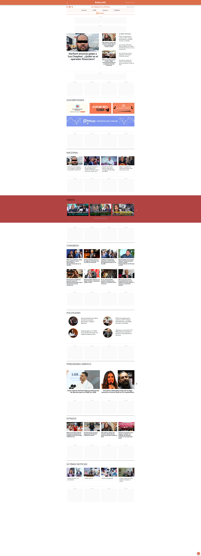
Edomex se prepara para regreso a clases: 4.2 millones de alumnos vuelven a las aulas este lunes (125, 435)
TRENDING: (101, 13)
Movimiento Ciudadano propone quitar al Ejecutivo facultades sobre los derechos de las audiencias (74, 282)
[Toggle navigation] (67, 2)
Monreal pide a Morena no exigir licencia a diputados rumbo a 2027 (92, 281)
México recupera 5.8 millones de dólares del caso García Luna (125, 168)
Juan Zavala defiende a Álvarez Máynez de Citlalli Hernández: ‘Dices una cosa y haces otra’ (126, 47)
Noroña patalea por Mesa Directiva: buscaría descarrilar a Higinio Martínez (89, 320)
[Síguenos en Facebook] (70, 7)
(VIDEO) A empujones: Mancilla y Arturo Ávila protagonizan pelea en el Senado (108, 262)
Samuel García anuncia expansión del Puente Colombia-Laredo (125, 54)
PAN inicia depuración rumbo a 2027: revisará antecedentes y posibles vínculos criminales (109, 62)
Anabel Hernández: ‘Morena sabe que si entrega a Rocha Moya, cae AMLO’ (108, 169)
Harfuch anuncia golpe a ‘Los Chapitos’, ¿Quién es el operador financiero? (82, 56)
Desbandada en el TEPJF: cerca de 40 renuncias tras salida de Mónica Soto (89, 332)
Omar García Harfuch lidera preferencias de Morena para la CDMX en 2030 (83, 391)
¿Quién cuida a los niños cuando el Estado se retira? (126, 479)
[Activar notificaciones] (198, 553)
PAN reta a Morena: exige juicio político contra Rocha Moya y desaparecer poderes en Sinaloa (74, 262)
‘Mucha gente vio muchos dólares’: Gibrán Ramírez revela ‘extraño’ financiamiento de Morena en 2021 (126, 262)
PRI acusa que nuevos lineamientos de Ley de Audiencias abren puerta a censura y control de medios (126, 282)
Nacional (84, 10)
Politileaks (117, 10)
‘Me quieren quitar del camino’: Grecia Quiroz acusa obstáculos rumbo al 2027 (109, 44)
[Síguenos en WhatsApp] (67, 7)
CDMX (94, 10)
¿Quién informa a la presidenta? (73, 479)
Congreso (105, 10)
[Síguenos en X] (72, 7)
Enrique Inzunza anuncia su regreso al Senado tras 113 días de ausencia (91, 261)
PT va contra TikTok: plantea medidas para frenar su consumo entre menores (108, 282)
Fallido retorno (89, 478)
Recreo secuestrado (107, 478)
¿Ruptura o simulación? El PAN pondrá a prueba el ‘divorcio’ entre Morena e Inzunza (124, 332)
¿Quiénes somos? (130, 7)
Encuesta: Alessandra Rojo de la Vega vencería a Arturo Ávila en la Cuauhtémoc (117, 391)
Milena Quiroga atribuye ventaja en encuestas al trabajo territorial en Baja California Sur (74, 435)
